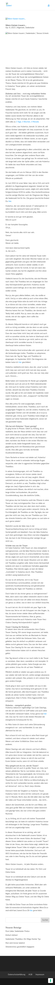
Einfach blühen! (12, 935)
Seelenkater (29, 28)
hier (9, 201)
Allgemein (20, 28)
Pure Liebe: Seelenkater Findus (18, 931)
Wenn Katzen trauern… (16, 25)
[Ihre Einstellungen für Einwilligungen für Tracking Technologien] (50, 980)
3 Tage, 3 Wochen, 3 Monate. (27, 122)
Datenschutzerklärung (16, 975)
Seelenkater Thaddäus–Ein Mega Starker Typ (23, 939)
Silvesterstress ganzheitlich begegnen (20, 947)
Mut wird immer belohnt (15, 943)
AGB (30, 975)
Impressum (40, 975)
